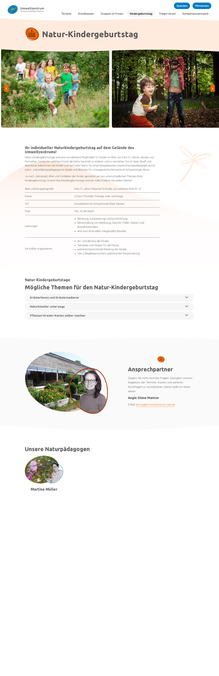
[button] (109, 298)
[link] (32, 10)
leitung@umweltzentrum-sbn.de (155, 404)
